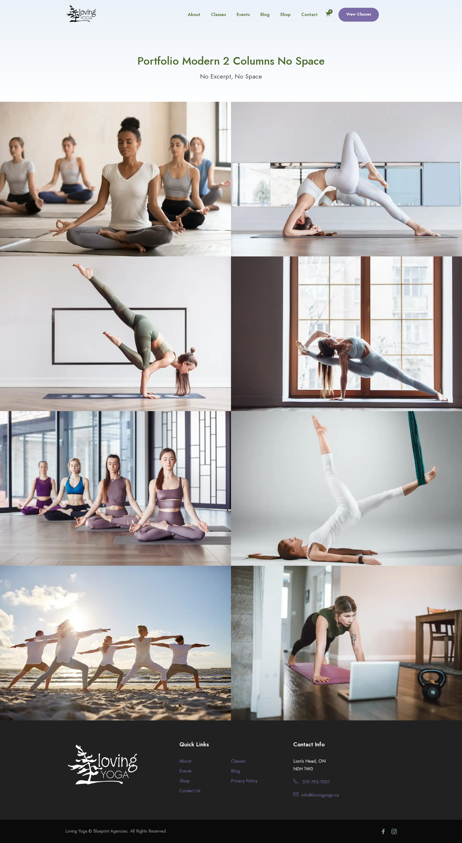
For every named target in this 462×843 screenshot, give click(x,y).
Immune (125, 192)
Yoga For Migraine (115, 491)
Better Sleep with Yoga (347, 337)
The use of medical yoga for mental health (115, 337)
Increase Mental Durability (115, 646)
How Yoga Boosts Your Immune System (115, 182)
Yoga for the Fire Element (346, 182)
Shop (285, 14)
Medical (115, 347)
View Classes (358, 14)
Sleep (346, 347)
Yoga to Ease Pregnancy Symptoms (347, 491)
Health (105, 192)
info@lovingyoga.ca (320, 795)
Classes (218, 14)
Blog (265, 14)
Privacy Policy (244, 781)
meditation (337, 656)
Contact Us (190, 790)
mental (125, 656)
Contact (309, 14)
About (194, 14)
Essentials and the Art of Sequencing (346, 646)
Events (243, 14)
